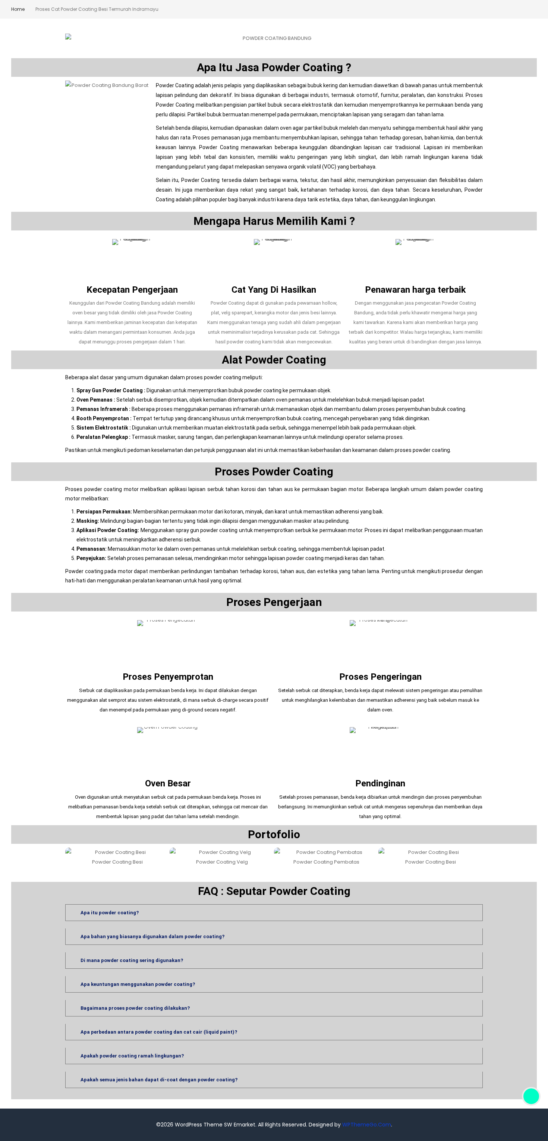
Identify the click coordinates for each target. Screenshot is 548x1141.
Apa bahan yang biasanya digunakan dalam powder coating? (152, 936)
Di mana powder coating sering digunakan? (132, 960)
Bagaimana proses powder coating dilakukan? (135, 1008)
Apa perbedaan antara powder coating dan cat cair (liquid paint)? (159, 1032)
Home (18, 9)
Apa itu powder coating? (110, 912)
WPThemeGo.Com (366, 1124)
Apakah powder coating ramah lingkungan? (132, 1056)
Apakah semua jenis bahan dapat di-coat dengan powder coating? (159, 1079)
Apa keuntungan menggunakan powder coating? (138, 984)
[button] (72, 857)
